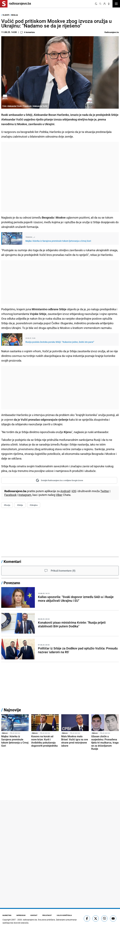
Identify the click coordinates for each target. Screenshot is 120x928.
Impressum (20, 915)
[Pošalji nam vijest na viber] (104, 918)
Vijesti (5, 15)
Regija (14, 15)
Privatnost (47, 915)
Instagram (24, 495)
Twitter (104, 491)
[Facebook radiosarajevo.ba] (87, 918)
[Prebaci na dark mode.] (96, 4)
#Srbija (20, 505)
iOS (74, 491)
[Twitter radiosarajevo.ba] (95, 918)
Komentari (12, 561)
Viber (59, 495)
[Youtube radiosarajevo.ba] (113, 918)
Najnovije (12, 710)
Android (65, 491)
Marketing (6, 915)
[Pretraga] (100, 3)
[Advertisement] (60, 177)
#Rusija (7, 505)
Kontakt (33, 915)
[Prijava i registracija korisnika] (104, 4)
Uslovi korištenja (64, 915)
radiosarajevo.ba (30, 919)
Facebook (10, 495)
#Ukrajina (34, 505)
